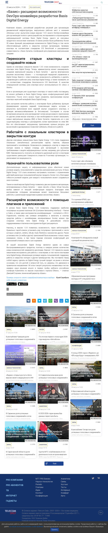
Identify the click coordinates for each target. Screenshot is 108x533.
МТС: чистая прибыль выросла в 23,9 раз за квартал (50, 434)
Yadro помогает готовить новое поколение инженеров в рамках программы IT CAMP (85, 82)
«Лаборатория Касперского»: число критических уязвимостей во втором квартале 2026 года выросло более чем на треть (84, 20)
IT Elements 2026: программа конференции (83, 97)
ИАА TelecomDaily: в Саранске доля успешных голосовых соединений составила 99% (20, 394)
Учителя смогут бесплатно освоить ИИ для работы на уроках (82, 35)
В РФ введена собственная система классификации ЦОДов (84, 89)
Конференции (42, 496)
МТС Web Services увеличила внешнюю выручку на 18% (83, 112)
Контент (39, 493)
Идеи (38, 490)
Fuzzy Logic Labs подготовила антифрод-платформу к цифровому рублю (84, 27)
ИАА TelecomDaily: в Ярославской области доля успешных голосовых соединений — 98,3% (85, 372)
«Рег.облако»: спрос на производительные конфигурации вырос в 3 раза (84, 58)
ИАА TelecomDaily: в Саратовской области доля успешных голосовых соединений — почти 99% (20, 433)
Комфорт (65, 493)
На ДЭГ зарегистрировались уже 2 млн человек (83, 65)
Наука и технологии (15, 294)
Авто (63, 496)
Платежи (39, 487)
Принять (54, 530)
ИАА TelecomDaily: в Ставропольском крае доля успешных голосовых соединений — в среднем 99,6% (53, 355)
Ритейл (39, 484)
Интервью (65, 490)
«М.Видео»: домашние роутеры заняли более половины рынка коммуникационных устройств (84, 105)
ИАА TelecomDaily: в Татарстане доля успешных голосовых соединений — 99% (82, 411)
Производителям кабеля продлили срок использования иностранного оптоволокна (84, 43)
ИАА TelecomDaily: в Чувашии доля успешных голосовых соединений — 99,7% (19, 318)
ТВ (7, 490)
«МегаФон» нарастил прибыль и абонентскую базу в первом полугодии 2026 (52, 318)
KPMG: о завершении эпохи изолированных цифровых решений (83, 181)
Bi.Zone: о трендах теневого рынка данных (51, 397)
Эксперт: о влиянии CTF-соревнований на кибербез (85, 336)
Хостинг (64, 484)
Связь (63, 481)
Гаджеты (11, 501)
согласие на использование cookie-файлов (26, 527)
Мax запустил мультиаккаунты (84, 72)
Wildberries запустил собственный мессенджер (82, 11)
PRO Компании (14, 480)
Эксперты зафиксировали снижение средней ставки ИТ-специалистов (84, 51)
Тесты (63, 487)
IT (7, 289)
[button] (28, 301)
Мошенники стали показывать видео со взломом (82, 220)
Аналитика (65, 479)
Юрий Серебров (62, 278)
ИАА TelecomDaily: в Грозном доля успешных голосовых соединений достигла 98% (84, 295)
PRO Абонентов (14, 485)
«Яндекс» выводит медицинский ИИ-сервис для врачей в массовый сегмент (19, 356)
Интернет (11, 495)
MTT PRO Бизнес (43, 479)
